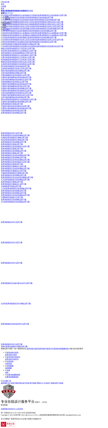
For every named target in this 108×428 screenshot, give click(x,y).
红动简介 (47, 383)
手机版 (60, 383)
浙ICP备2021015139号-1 (30, 415)
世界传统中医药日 (45, 349)
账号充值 (25, 383)
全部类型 (4, 13)
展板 (9, 11)
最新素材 (4, 383)
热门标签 (11, 383)
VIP (11, 13)
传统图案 (62, 349)
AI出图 (3, 6)
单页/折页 (26, 11)
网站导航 (18, 383)
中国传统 (55, 349)
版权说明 (54, 383)
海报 (31, 11)
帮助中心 (40, 383)
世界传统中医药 (32, 349)
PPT (20, 11)
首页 (2, 4)
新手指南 (33, 383)
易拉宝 (13, 11)
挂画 (17, 11)
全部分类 (4, 11)
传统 (67, 349)
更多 (2, 8)
